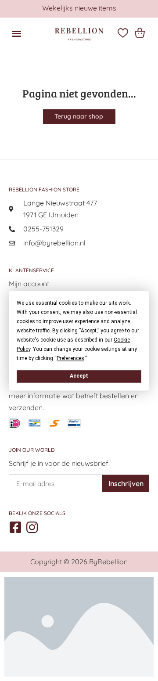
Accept (79, 376)
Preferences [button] (70, 358)
